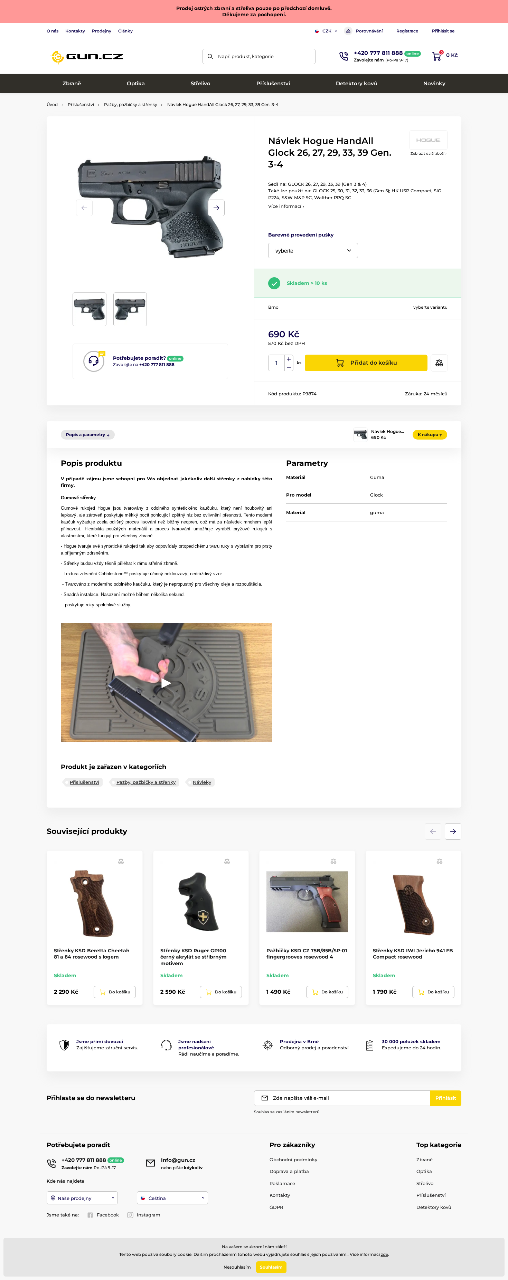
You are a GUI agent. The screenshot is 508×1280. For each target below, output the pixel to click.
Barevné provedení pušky (300, 235)
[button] (216, 208)
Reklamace (282, 1183)
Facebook (108, 1215)
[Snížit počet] (289, 367)
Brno (273, 307)
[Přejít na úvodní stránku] (86, 56)
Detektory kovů (433, 1207)
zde (384, 1254)
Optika (424, 1171)
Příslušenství (81, 104)
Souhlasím (271, 1267)
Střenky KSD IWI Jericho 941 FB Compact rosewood (413, 953)
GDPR (276, 1207)
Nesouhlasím (237, 1267)
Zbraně (424, 1159)
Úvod (52, 104)
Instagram (148, 1215)
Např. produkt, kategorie (246, 56)
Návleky (202, 782)
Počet (277, 363)
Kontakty (75, 30)
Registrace (407, 30)
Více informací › (286, 206)
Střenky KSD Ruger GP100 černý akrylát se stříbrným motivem (193, 956)
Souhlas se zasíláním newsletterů (286, 1111)
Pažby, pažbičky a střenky (130, 104)
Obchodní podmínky (293, 1159)
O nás (52, 30)
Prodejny (101, 30)
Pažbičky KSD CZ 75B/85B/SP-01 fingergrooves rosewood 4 (306, 953)
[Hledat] (210, 56)
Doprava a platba (289, 1171)
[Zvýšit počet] (289, 359)
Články (125, 30)
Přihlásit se (443, 30)
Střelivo (424, 1183)
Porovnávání (369, 30)
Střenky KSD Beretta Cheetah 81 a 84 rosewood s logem (92, 953)
